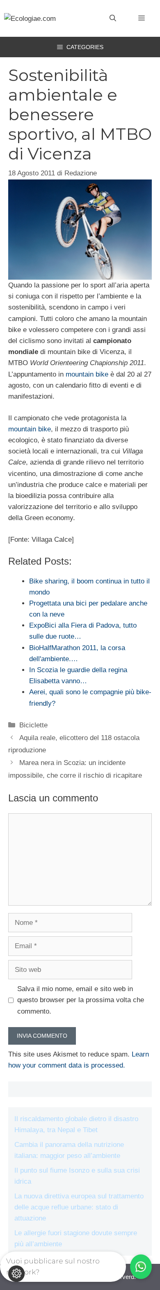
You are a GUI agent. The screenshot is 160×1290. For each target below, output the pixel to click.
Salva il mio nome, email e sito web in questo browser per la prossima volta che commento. (80, 1000)
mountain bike (87, 374)
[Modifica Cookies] (16, 1273)
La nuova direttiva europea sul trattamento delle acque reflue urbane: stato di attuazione (79, 1207)
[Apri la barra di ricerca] (112, 18)
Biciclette (33, 725)
